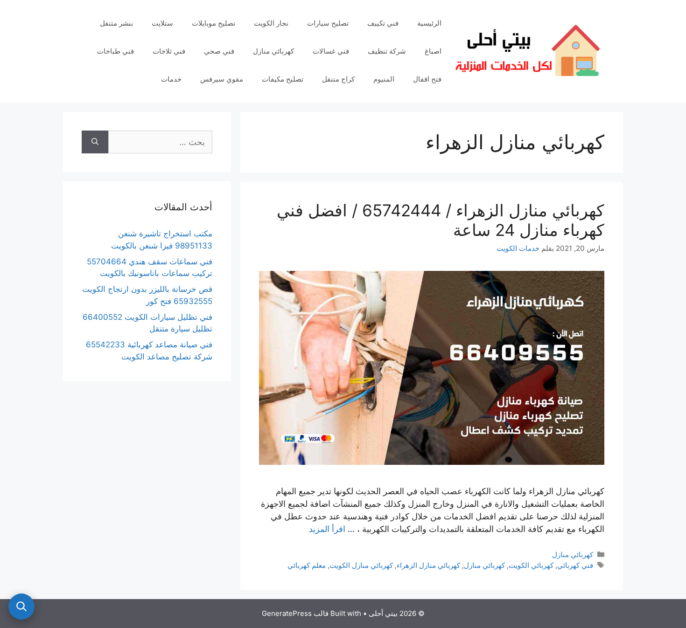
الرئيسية (429, 23)
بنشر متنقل (116, 23)
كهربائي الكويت (531, 565)
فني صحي (219, 51)
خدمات (171, 79)
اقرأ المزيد (327, 529)
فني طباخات (115, 51)
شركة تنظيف (387, 51)
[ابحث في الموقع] (21, 606)
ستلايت (162, 23)
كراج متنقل (338, 79)
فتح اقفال (427, 79)
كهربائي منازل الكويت (361, 565)
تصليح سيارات (328, 23)
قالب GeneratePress (295, 613)
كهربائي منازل (273, 51)
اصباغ (433, 51)
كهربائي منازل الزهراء (428, 565)
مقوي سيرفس (221, 79)
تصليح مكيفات (282, 79)
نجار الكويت (271, 23)
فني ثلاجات (169, 51)
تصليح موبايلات (213, 23)
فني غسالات (331, 51)
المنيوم (383, 79)
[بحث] (95, 142)
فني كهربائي (575, 565)
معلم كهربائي (306, 565)
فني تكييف (383, 23)
